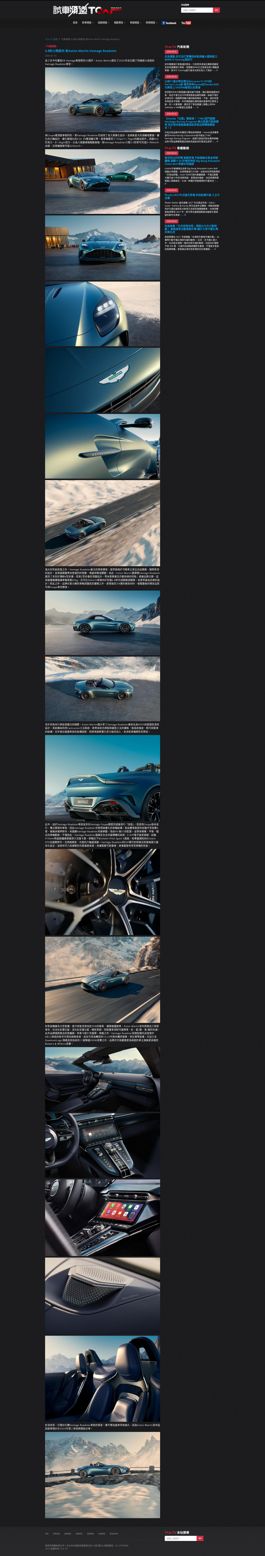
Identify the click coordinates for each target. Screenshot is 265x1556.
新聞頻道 (101, 1534)
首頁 (75, 22)
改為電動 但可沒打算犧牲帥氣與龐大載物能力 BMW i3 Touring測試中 (191, 58)
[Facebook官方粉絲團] (169, 23)
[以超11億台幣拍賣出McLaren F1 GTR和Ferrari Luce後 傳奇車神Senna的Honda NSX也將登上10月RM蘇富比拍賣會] (198, 107)
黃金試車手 (114, 1534)
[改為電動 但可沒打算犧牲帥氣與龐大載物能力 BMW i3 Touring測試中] (217, 70)
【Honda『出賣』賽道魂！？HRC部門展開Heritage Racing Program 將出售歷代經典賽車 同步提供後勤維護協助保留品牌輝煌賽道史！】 (192, 123)
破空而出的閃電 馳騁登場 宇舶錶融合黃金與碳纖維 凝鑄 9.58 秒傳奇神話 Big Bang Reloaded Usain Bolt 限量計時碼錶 (192, 161)
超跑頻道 (67, 1534)
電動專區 (79, 1534)
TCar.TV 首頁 (51, 39)
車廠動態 (177, 148)
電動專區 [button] (119, 22)
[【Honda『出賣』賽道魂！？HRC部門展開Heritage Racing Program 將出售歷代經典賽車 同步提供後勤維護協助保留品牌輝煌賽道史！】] (218, 141)
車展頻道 (90, 1534)
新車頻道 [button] (87, 22)
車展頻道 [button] (135, 22)
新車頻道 (56, 1534)
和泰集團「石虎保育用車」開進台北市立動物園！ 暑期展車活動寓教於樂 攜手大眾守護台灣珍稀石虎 (191, 229)
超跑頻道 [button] (103, 22)
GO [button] (216, 10)
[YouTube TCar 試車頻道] (187, 23)
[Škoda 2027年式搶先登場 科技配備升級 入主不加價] (185, 214)
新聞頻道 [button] (151, 22)
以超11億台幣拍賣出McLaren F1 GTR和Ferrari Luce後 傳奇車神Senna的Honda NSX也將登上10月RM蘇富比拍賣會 (192, 84)
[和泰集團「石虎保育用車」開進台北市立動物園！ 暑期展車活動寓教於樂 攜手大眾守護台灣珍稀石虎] (215, 249)
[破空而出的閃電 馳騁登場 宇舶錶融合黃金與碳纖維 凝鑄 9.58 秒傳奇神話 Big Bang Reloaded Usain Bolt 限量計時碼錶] (166, 183)
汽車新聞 (177, 47)
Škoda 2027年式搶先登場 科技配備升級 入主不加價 (192, 196)
